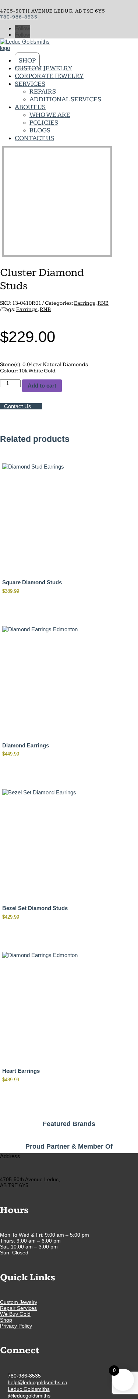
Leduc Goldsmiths (29, 1389)
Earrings (84, 303)
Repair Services (18, 1308)
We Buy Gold (15, 1314)
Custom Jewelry (43, 68)
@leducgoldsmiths (29, 1396)
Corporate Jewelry (49, 76)
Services (30, 84)
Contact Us (34, 138)
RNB (103, 303)
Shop (27, 60)
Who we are (49, 115)
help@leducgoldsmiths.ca (37, 1382)
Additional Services (65, 99)
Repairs (42, 91)
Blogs (39, 130)
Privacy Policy (16, 1326)
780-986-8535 (19, 17)
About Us (30, 107)
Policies (43, 122)
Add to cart (42, 385)
